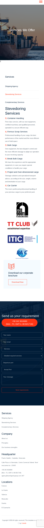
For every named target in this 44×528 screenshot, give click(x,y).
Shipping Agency (7, 418)
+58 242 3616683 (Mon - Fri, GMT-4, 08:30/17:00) (19, 322)
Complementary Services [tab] (14, 102)
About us (5, 438)
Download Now (17, 282)
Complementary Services (10, 427)
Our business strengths (9, 447)
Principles (5, 443)
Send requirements (22, 390)
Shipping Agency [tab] (11, 86)
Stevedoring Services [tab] (13, 94)
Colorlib (24, 523)
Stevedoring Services (9, 422)
